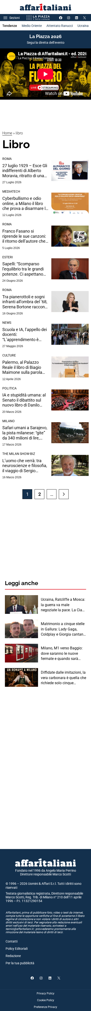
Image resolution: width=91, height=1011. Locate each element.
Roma (7, 159)
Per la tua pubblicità (20, 963)
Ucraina (83, 26)
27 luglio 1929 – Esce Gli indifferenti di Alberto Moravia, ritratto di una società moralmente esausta (24, 170)
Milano (8, 421)
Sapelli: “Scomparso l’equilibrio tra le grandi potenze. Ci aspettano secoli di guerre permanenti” (23, 269)
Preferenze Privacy (45, 1007)
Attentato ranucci (59, 26)
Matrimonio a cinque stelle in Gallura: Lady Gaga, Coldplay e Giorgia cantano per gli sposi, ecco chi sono (63, 629)
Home (7, 133)
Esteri (7, 257)
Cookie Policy (45, 1000)
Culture (9, 355)
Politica (9, 388)
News (6, 322)
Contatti (12, 941)
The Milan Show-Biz (18, 454)
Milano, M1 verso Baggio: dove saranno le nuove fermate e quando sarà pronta (62, 653)
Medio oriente (32, 26)
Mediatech (11, 191)
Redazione (13, 956)
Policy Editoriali (17, 948)
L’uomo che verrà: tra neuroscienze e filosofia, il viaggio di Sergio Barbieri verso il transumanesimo (24, 465)
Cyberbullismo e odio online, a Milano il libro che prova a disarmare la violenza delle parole (25, 203)
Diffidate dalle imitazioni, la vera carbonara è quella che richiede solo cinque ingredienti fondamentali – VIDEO (63, 678)
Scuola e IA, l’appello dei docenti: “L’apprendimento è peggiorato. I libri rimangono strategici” (24, 334)
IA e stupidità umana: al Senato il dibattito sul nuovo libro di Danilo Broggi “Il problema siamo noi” (24, 400)
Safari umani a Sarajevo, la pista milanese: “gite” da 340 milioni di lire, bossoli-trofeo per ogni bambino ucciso (24, 432)
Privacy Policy (45, 993)
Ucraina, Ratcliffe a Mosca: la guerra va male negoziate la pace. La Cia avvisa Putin (63, 605)
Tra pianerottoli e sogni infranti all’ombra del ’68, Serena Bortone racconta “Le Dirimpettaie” (25, 301)
